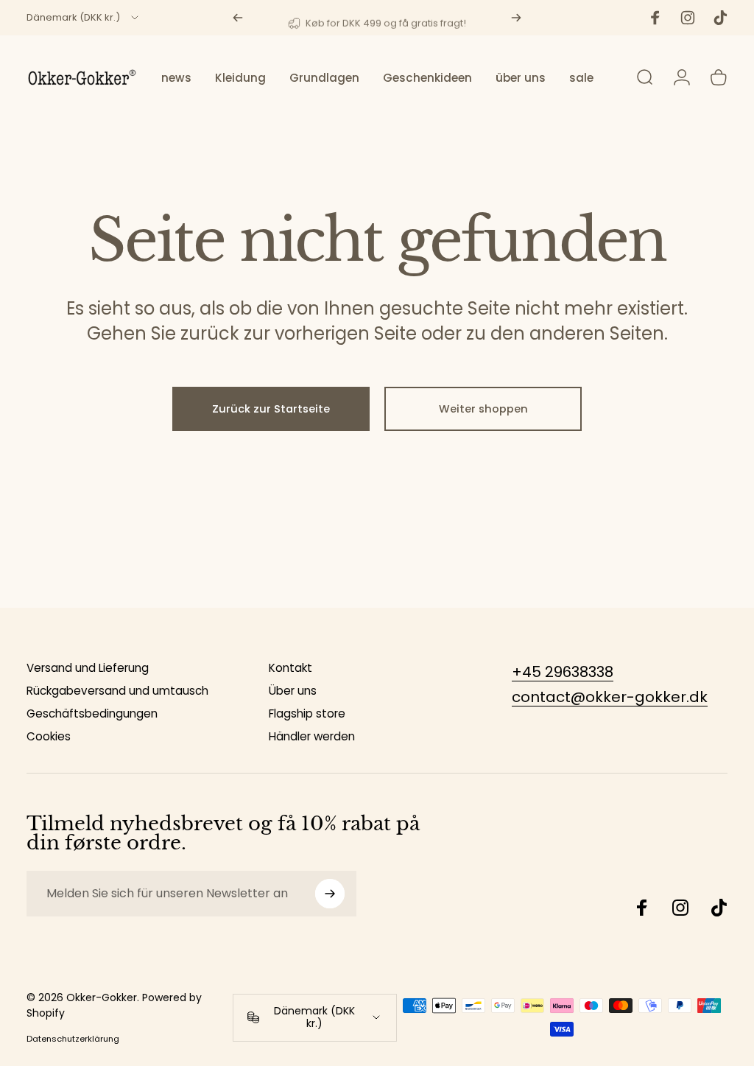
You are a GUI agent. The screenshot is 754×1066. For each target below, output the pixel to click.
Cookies (49, 736)
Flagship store (307, 713)
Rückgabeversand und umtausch (117, 691)
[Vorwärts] (516, 17)
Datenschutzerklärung (73, 1039)
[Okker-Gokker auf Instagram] (680, 907)
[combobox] (84, 17)
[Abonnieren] (330, 893)
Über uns (293, 691)
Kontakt (290, 668)
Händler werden (312, 736)
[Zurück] (238, 17)
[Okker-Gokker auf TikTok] (718, 907)
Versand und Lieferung (88, 668)
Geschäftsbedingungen (92, 713)
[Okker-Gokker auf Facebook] (642, 907)
